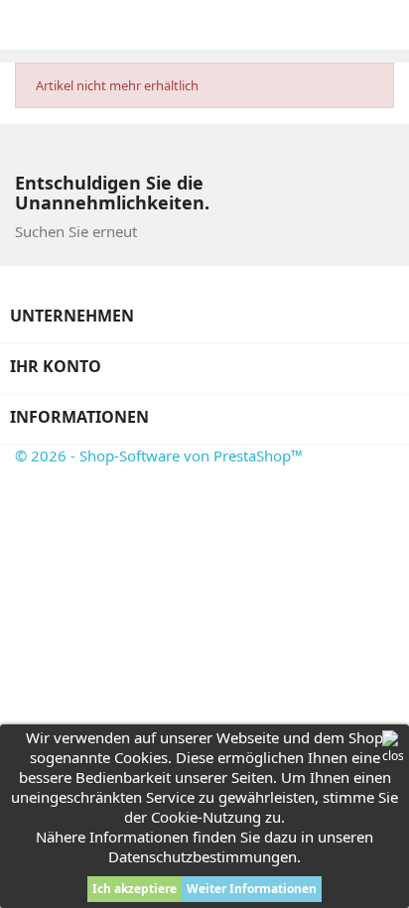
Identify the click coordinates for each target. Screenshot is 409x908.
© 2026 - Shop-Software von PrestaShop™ (159, 455)
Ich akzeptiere (134, 888)
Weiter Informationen (252, 888)
